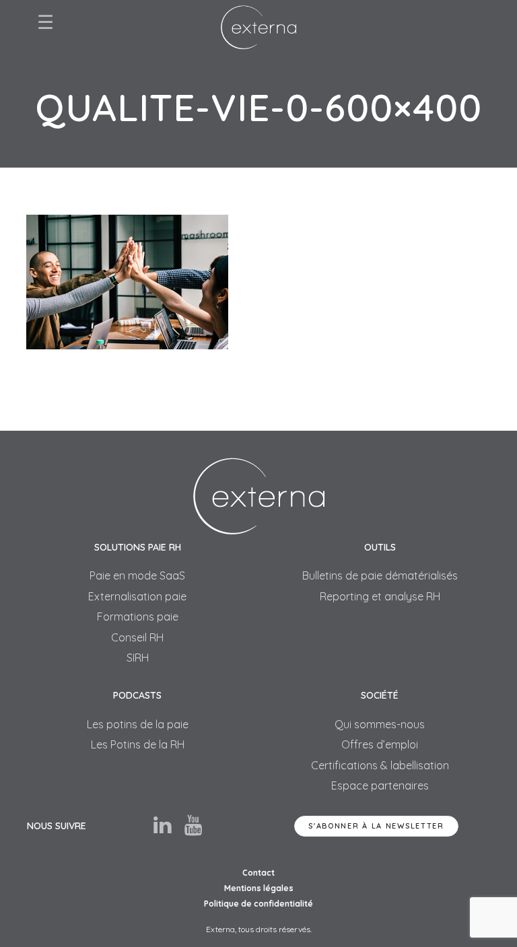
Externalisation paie (137, 596)
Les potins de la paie (137, 724)
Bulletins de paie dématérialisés (380, 575)
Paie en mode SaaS (137, 575)
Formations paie (137, 616)
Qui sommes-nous (380, 724)
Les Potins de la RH (137, 744)
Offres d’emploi (379, 744)
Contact (258, 873)
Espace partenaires (380, 785)
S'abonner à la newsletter (376, 826)
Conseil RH (137, 637)
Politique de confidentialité (258, 904)
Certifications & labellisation (380, 765)
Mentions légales (259, 888)
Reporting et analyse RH (380, 596)
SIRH (138, 657)
